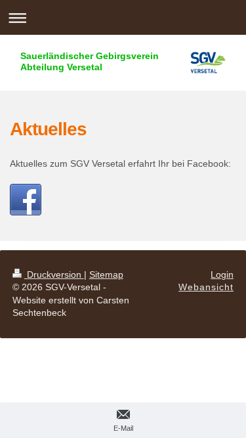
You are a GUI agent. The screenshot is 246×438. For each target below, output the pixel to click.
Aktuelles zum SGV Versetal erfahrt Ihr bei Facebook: (120, 163)
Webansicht (206, 287)
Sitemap (106, 274)
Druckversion (54, 274)
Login (222, 274)
